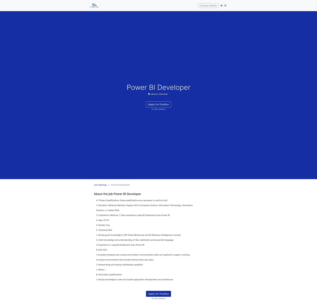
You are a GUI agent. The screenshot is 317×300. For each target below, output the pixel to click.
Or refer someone (158, 109)
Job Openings (100, 185)
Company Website (208, 5)
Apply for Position (158, 104)
